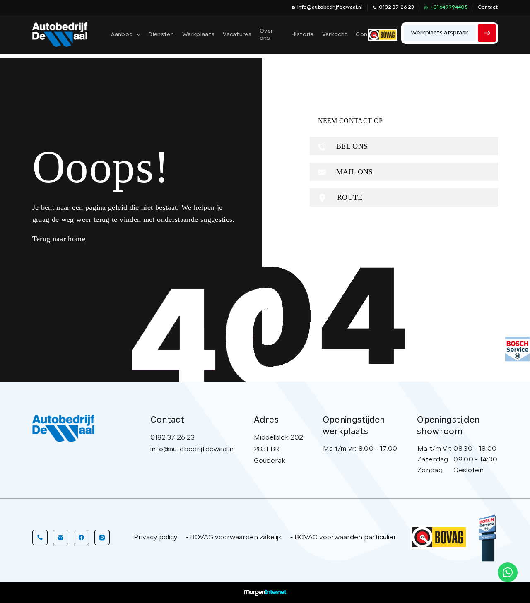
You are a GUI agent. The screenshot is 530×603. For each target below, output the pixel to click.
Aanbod (122, 34)
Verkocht (335, 34)
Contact (488, 7)
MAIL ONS (353, 172)
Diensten (161, 34)
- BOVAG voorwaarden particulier (343, 537)
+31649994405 (448, 7)
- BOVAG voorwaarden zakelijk (234, 537)
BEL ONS (351, 146)
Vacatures (237, 34)
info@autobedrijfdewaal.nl (330, 7)
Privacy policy (156, 537)
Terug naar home (58, 239)
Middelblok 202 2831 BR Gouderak (278, 449)
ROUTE (349, 197)
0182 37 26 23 (396, 7)
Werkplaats (198, 34)
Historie (303, 34)
